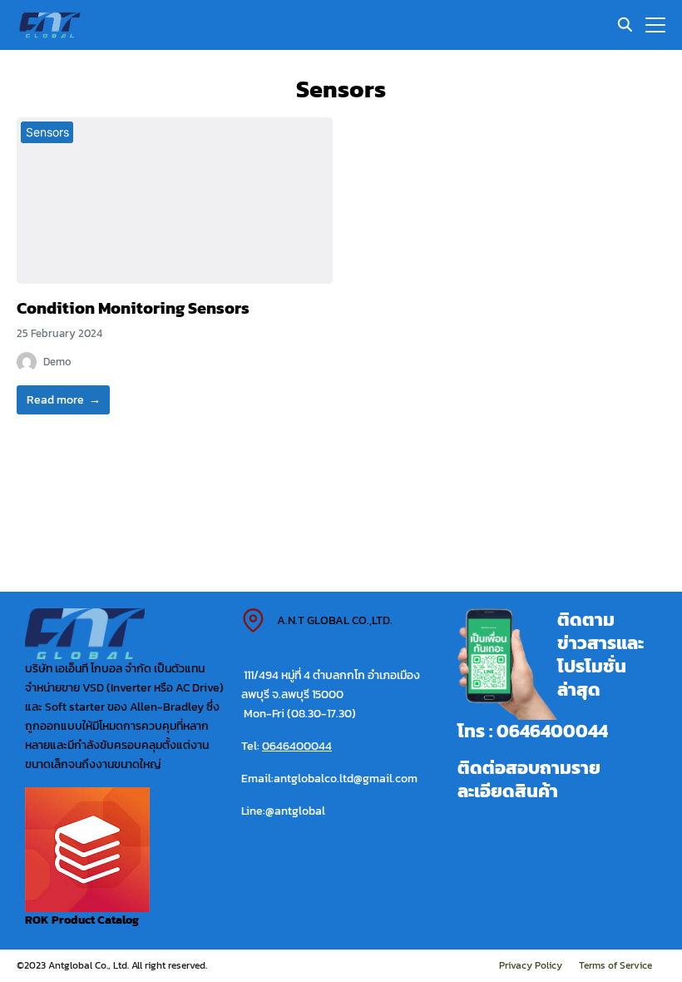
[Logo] (50, 25)
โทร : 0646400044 (532, 731)
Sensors (47, 132)
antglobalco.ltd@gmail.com (346, 778)
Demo (57, 361)
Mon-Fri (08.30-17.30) (298, 713)
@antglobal (295, 810)
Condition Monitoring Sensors (133, 307)
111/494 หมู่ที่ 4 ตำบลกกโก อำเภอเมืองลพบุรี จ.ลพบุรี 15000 (330, 684)
